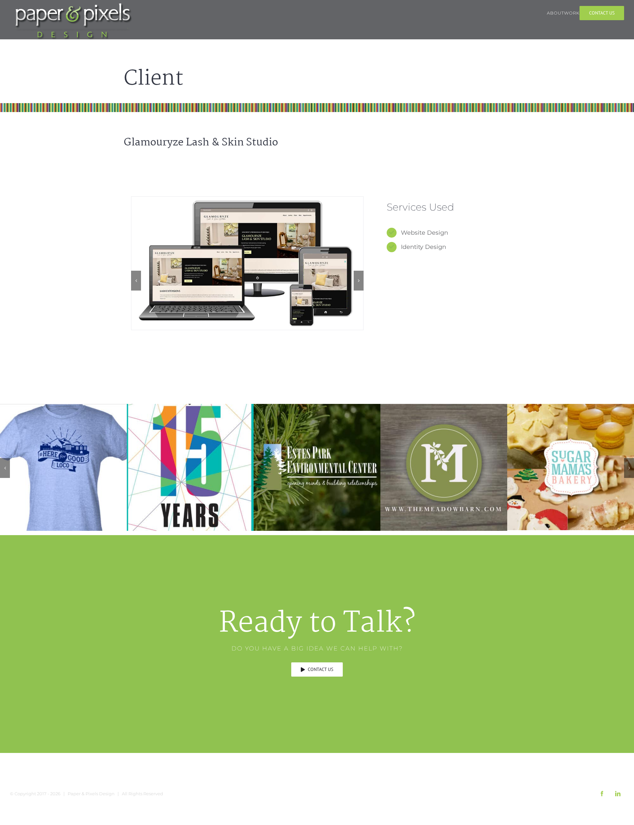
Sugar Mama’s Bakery (570, 466)
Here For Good (63, 467)
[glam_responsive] (247, 263)
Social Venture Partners (190, 467)
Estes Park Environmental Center (317, 467)
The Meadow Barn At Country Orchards (444, 467)
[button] (136, 281)
